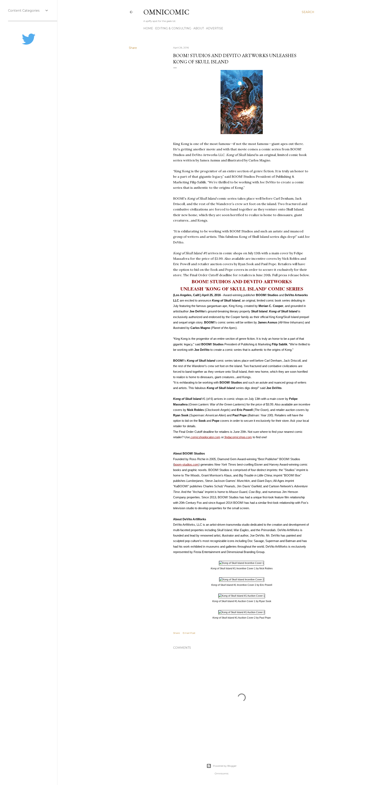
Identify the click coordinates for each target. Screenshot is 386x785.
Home (148, 28)
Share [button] (133, 48)
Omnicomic (166, 12)
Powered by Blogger (225, 765)
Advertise (214, 28)
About (198, 28)
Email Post (189, 632)
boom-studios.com (186, 464)
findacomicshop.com (238, 437)
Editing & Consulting (173, 28)
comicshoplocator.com (205, 437)
